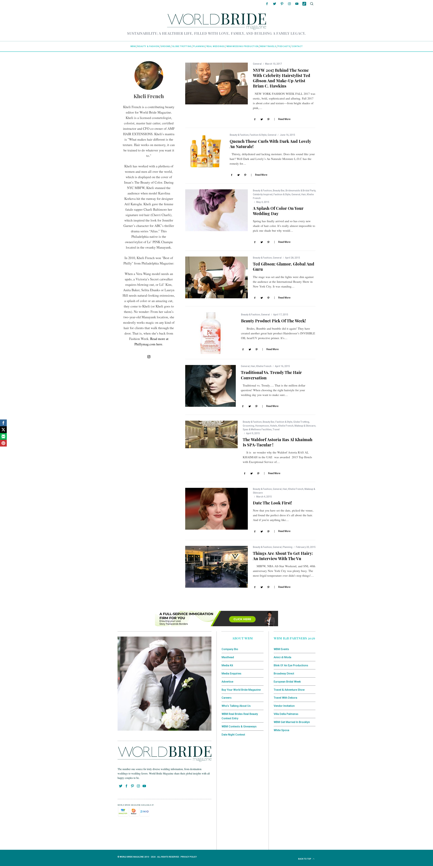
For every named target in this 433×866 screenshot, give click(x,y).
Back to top (305, 859)
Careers (227, 697)
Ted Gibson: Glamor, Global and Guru (283, 266)
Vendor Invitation (284, 705)
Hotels (273, 425)
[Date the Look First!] (216, 509)
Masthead (228, 657)
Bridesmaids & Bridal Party (300, 190)
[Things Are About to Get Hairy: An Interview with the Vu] (216, 567)
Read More (284, 119)
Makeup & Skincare (304, 425)
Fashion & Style (258, 135)
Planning (287, 547)
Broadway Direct (284, 673)
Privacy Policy (189, 857)
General (257, 63)
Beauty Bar (278, 190)
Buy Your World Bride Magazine (241, 689)
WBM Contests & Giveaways (239, 726)
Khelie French (263, 366)
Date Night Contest (233, 734)
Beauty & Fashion (239, 135)
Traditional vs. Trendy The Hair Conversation (271, 375)
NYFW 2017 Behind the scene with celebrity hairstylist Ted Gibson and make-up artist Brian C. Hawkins (281, 78)
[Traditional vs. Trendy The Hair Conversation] (210, 386)
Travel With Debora (285, 697)
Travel (276, 429)
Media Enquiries (231, 673)
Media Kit (227, 665)
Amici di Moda (282, 657)
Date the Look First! (272, 502)
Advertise (227, 681)
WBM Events (281, 649)
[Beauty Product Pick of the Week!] (210, 333)
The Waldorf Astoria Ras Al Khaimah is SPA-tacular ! (277, 442)
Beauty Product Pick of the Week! (273, 320)
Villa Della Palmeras (286, 714)
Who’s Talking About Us (236, 705)
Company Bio (230, 649)
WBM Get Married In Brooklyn (292, 722)
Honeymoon (262, 425)
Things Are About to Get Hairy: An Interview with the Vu (283, 555)
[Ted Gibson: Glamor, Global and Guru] (216, 277)
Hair (303, 194)
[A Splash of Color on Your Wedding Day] (216, 210)
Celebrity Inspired (262, 194)
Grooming (248, 425)
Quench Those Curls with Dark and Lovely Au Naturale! (270, 143)
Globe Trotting (301, 421)
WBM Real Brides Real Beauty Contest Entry (240, 716)
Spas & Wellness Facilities (257, 429)
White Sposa (281, 730)
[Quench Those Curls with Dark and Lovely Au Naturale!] (205, 152)
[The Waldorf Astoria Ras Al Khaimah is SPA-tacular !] (211, 434)
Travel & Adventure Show (289, 689)
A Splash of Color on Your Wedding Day (278, 210)
